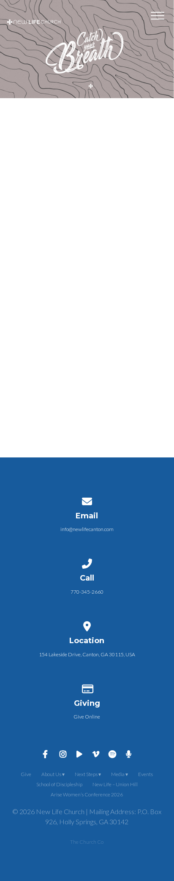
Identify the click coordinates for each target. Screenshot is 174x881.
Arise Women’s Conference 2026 (87, 794)
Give (26, 774)
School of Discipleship (59, 784)
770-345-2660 (87, 592)
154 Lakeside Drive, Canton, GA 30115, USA (87, 654)
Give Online (86, 716)
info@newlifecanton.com (87, 529)
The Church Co (86, 842)
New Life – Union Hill (115, 784)
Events (145, 774)
